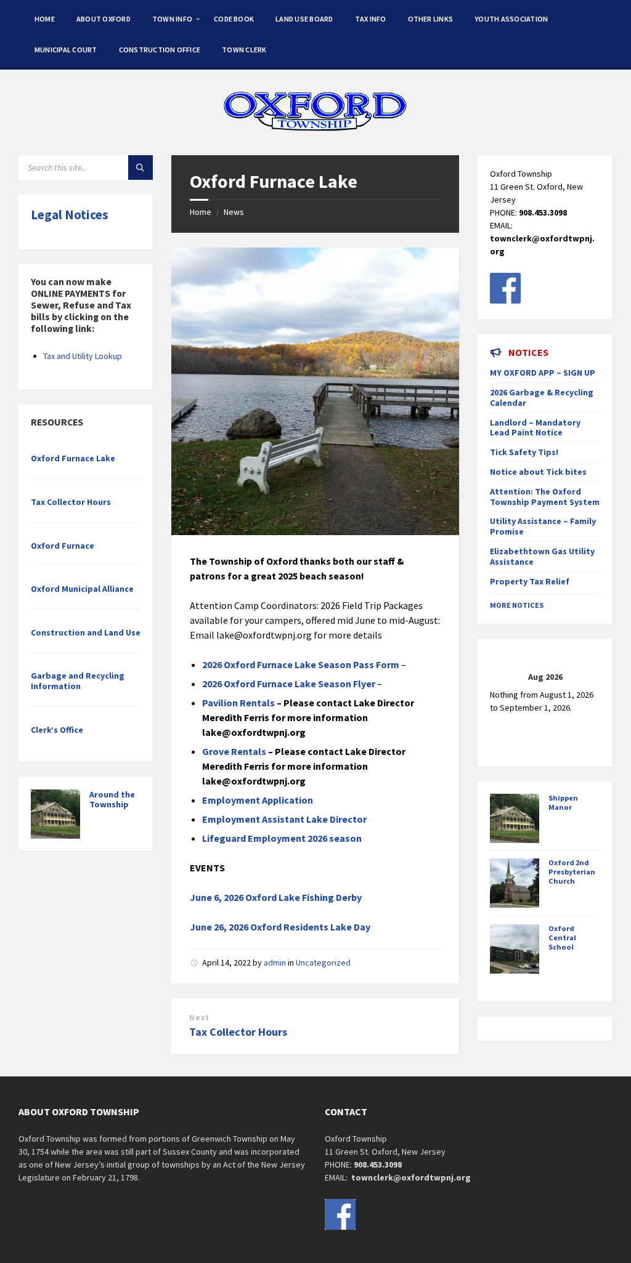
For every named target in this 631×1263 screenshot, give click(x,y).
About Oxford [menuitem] (103, 18)
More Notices (516, 605)
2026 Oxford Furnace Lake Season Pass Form (300, 664)
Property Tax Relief (529, 581)
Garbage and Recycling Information (77, 681)
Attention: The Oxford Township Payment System (545, 496)
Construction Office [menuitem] (160, 49)
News (234, 211)
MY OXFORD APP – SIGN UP (542, 372)
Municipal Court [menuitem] (66, 49)
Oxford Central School (562, 937)
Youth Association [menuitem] (511, 18)
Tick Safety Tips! (524, 452)
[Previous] (501, 677)
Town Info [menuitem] (172, 18)
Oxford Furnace (62, 545)
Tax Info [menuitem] (370, 18)
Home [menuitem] (45, 18)
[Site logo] (315, 131)
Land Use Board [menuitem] (304, 18)
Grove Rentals (234, 751)
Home (200, 211)
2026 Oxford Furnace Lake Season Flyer (288, 683)
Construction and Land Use (85, 632)
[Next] (589, 677)
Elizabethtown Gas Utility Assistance (542, 556)
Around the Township (112, 799)
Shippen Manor (563, 802)
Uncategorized (323, 962)
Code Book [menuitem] (234, 18)
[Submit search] (140, 167)
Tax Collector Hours (238, 1032)
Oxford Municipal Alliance (82, 588)
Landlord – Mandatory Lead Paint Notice (535, 427)
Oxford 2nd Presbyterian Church (571, 871)
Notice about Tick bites (538, 471)
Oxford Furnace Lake (73, 458)
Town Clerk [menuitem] (244, 49)
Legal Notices (69, 214)
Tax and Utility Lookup (82, 355)
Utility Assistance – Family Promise (543, 526)
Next (199, 1017)
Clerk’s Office (57, 729)
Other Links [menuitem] (431, 18)
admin (275, 962)
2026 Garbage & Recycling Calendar (541, 397)
